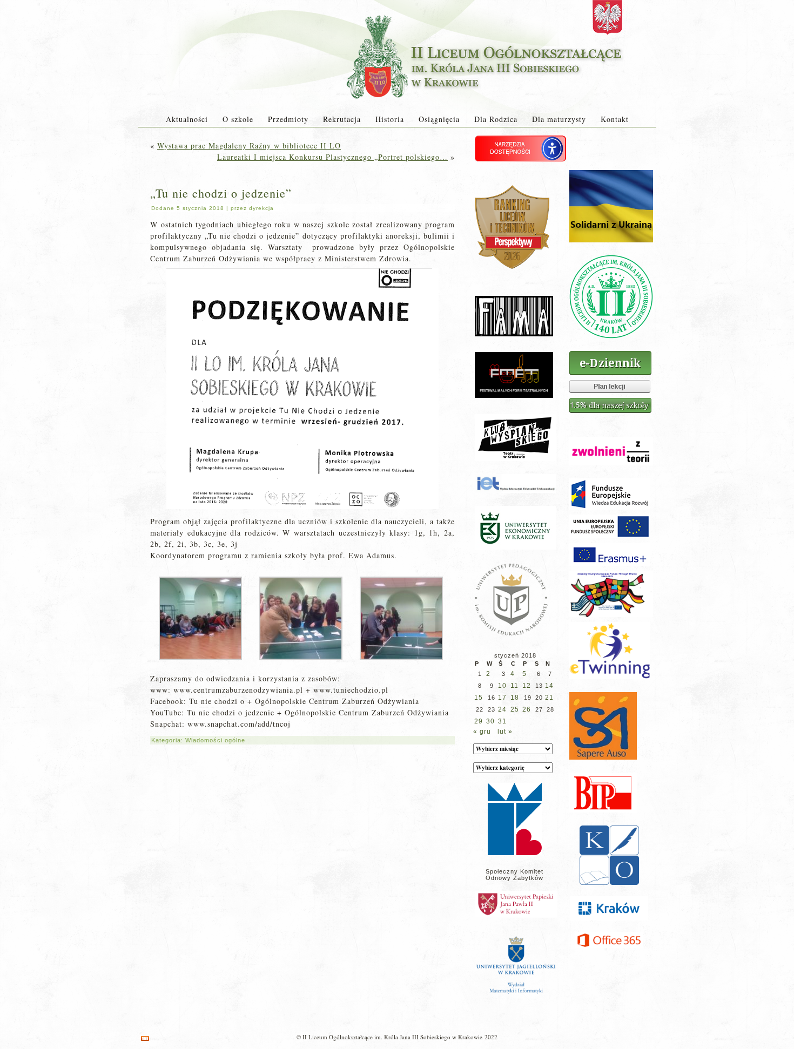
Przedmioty (288, 119)
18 (514, 697)
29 (478, 721)
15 (478, 697)
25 (514, 709)
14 (549, 685)
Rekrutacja (342, 119)
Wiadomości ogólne (215, 740)
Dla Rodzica (495, 119)
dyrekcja (261, 208)
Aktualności (187, 119)
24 (502, 709)
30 (490, 721)
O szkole (238, 119)
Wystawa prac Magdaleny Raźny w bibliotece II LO (249, 145)
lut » (505, 731)
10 (502, 685)
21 (549, 697)
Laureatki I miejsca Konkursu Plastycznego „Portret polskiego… (332, 157)
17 (502, 697)
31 (502, 721)
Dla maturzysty (559, 119)
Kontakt (615, 119)
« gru (482, 731)
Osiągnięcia (439, 119)
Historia (389, 119)
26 (526, 709)
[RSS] (145, 1038)
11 (514, 685)
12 (526, 685)
